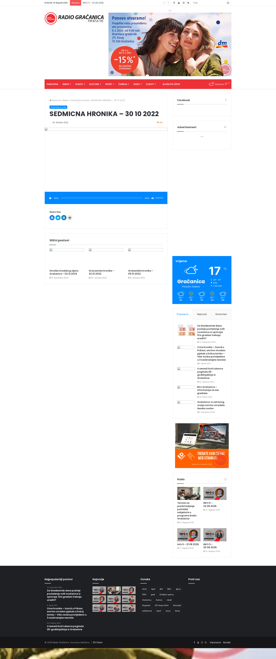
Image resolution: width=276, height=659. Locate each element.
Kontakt (227, 642)
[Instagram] (183, 3)
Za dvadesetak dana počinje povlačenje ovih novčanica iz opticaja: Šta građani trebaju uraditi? (211, 332)
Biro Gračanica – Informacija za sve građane (208, 390)
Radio (66, 84)
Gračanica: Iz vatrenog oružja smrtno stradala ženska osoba (211, 405)
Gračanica (146, 600)
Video (136, 84)
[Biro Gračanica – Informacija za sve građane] (186, 392)
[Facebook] (174, 3)
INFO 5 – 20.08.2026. (210, 546)
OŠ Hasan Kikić (162, 605)
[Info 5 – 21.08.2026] (188, 534)
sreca (168, 611)
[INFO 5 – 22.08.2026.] (214, 493)
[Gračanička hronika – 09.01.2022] (145, 258)
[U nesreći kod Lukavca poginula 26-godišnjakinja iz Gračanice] (186, 373)
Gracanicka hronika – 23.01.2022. (101, 272)
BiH (161, 589)
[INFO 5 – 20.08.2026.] (214, 534)
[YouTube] (178, 3)
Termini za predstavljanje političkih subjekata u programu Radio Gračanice (187, 510)
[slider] (159, 194)
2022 (144, 589)
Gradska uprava (166, 594)
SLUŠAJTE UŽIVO (171, 84)
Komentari (221, 314)
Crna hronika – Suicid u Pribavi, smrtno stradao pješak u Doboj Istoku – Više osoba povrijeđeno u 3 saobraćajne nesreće (211, 353)
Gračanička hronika (79, 100)
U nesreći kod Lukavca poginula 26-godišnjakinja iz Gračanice (210, 373)
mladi (169, 600)
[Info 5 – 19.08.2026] (129, 599)
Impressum (215, 642)
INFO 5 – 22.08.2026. (210, 504)
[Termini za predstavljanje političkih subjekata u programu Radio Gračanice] (188, 493)
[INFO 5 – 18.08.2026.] (99, 608)
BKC (169, 589)
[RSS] (188, 3)
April (153, 589)
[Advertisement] (202, 203)
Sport (108, 84)
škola (177, 611)
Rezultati (177, 605)
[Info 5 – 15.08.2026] (129, 608)
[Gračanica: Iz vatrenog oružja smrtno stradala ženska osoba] (186, 407)
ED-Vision (98, 642)
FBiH (144, 594)
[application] (106, 198)
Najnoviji (202, 314)
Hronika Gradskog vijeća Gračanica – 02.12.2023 (64, 272)
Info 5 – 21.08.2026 (188, 544)
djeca (178, 589)
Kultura (94, 84)
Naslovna (52, 84)
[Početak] (50, 198)
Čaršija (122, 84)
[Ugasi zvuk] (152, 198)
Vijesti (79, 84)
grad (153, 594)
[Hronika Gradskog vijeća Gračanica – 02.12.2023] (67, 258)
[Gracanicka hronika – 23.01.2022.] (106, 258)
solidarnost (147, 611)
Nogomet (146, 605)
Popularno (182, 314)
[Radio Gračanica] (74, 18)
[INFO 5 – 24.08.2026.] (99, 590)
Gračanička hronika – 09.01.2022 (140, 272)
